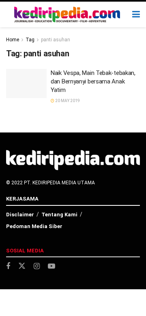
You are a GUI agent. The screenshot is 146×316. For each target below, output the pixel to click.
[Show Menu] (136, 14)
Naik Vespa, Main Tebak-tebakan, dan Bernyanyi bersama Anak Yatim (93, 81)
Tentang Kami (59, 214)
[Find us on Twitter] (22, 266)
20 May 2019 (67, 100)
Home (12, 40)
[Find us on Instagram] (37, 266)
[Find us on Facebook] (8, 266)
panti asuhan (55, 40)
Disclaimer (20, 214)
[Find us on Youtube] (51, 266)
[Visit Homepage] (67, 14)
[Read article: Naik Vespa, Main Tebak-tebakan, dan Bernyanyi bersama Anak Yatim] (26, 83)
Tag (30, 40)
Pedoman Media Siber (34, 226)
